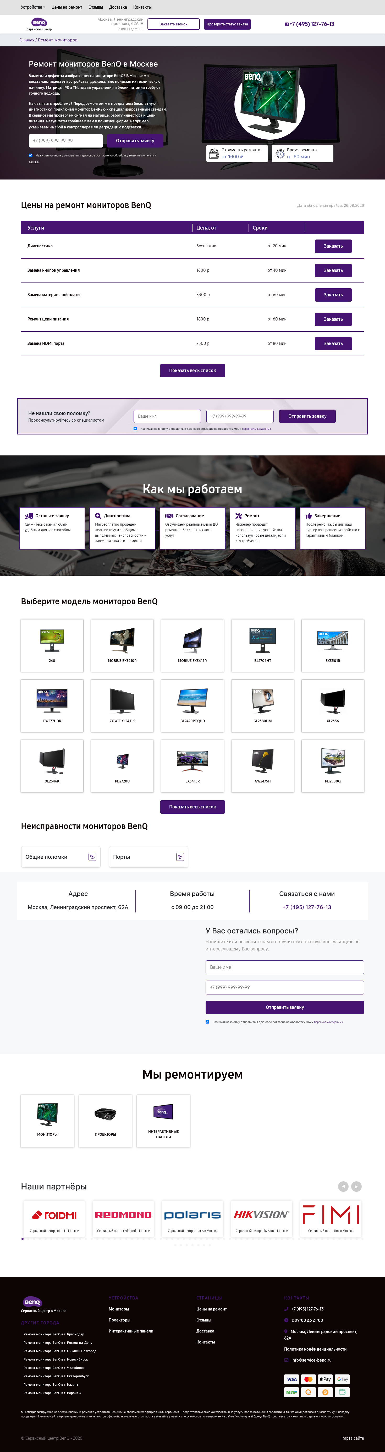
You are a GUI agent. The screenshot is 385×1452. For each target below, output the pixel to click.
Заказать (333, 246)
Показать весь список (192, 370)
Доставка (118, 7)
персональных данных (256, 429)
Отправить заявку (135, 141)
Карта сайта (353, 1438)
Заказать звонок (174, 24)
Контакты (142, 7)
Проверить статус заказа (227, 24)
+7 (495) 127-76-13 (306, 907)
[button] (343, 1186)
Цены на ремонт (67, 7)
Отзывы (96, 7)
